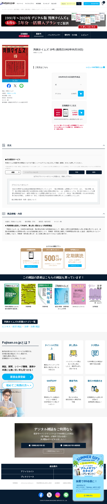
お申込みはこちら (31, 266)
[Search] (79, 3)
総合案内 (53, 466)
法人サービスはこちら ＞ (11, 391)
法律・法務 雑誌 (25, 9)
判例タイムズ (35, 9)
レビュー (84, 35)
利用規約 (15, 483)
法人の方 (53, 3)
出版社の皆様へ (67, 483)
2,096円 (73, 93)
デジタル (58, 93)
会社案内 (57, 483)
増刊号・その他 (71, 35)
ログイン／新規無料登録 (92, 3)
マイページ (20, 3)
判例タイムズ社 (11, 93)
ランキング (46, 3)
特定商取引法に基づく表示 (44, 483)
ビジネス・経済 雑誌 (13, 9)
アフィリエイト (27, 471)
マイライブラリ (29, 3)
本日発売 (38, 3)
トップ (4, 9)
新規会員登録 (17, 376)
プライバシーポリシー (27, 483)
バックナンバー (45, 9)
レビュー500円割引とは (95, 67)
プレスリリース (27, 477)
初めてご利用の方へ (17, 385)
